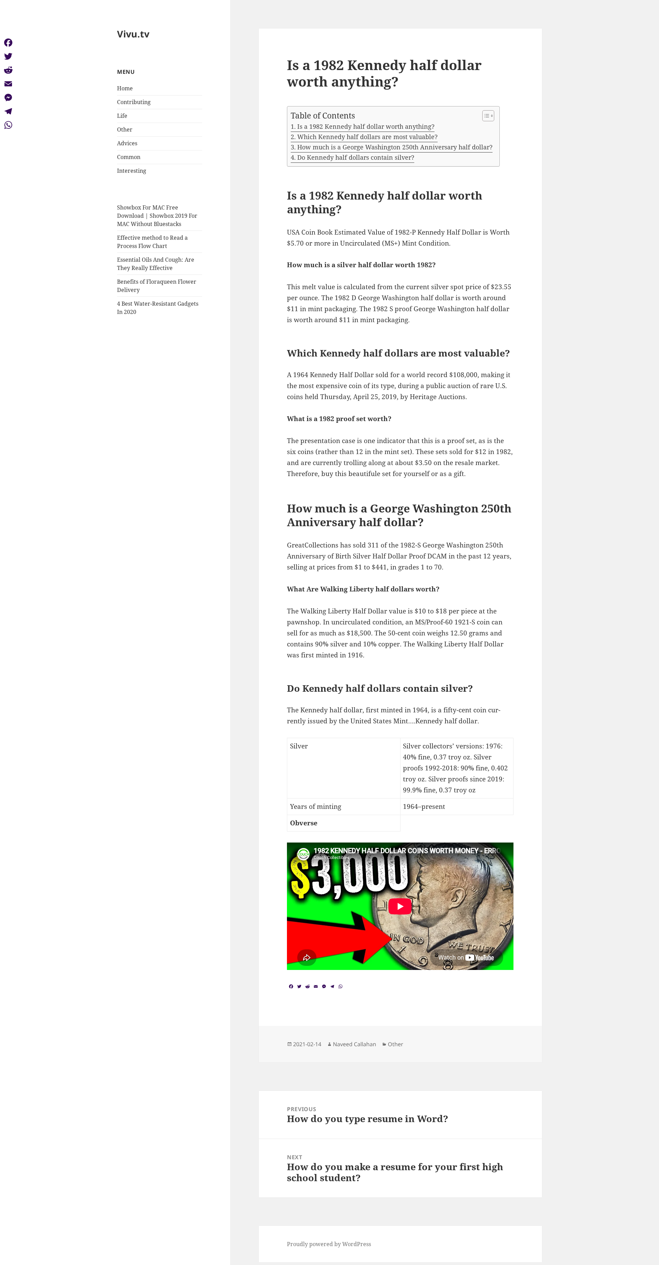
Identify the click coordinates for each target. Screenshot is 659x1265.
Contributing (134, 102)
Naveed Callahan (354, 1044)
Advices (127, 143)
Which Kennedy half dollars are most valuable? (367, 137)
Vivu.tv (133, 33)
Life (122, 116)
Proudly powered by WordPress (329, 1244)
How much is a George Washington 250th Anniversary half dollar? (395, 147)
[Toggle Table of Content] (485, 116)
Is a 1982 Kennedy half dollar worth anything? (366, 126)
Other (124, 129)
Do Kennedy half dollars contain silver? (355, 157)
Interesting (131, 170)
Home (125, 88)
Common (128, 157)
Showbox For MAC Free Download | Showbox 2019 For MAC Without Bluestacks (157, 216)
